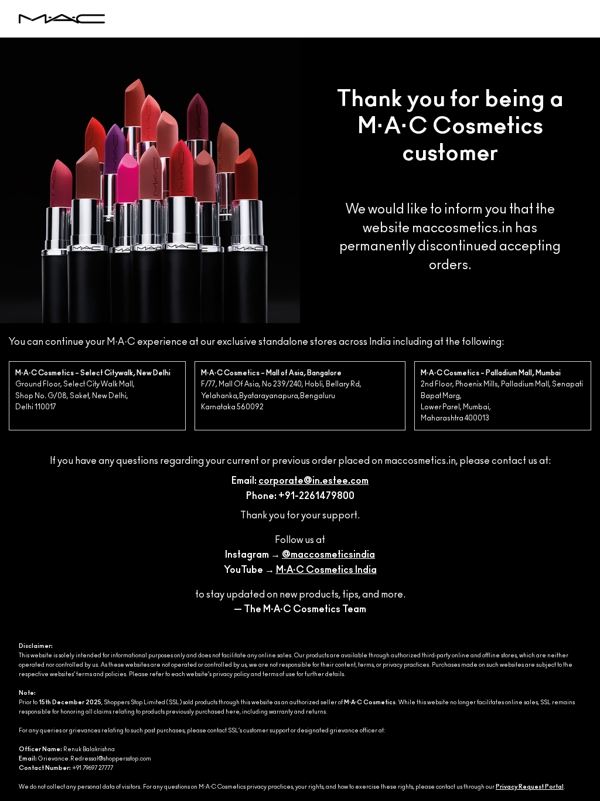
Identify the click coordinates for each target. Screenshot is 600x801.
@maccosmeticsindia (328, 554)
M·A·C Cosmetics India (326, 570)
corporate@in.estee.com (313, 481)
